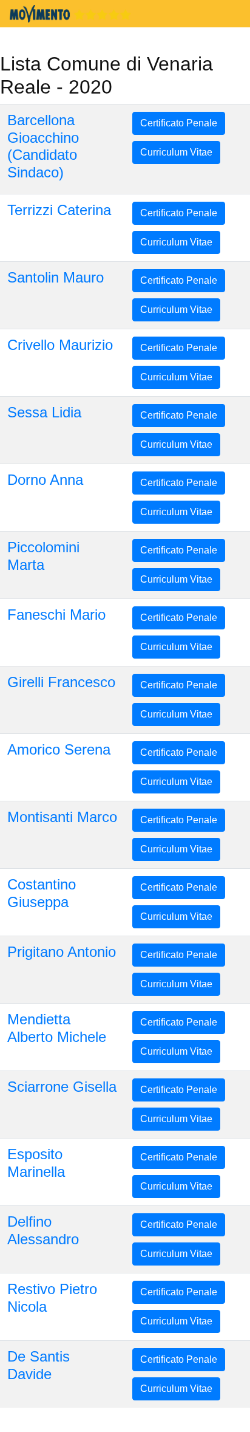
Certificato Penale (178, 123)
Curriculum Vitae (176, 152)
